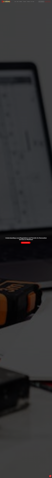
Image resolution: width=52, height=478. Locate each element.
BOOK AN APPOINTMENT (41, 1)
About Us (18, 1)
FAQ (31, 1)
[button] (50, 476)
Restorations (28, 1)
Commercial (24, 1)
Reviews (33, 1)
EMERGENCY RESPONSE (47, 1)
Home (15, 1)
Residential (20, 1)
